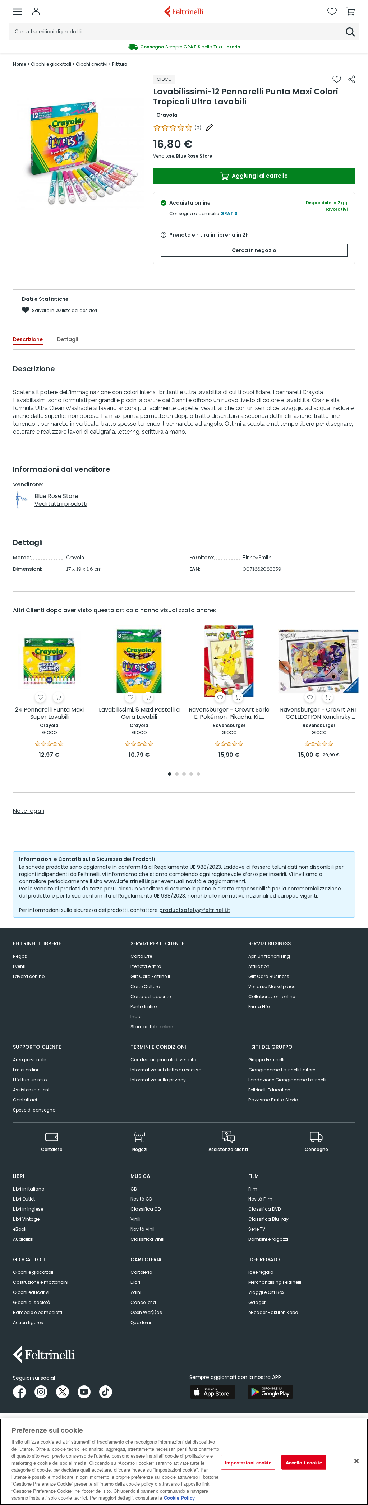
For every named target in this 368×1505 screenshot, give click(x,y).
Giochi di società (31, 1302)
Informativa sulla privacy (158, 1080)
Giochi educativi (31, 1292)
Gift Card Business (268, 976)
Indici (136, 1017)
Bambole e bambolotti (37, 1312)
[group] (184, 47)
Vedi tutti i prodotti (60, 504)
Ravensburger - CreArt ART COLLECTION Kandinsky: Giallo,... (319, 713)
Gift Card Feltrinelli (150, 976)
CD (133, 1189)
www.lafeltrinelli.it (127, 881)
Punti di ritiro (143, 1006)
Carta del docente (150, 996)
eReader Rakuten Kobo (273, 1312)
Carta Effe (141, 956)
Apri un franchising (269, 956)
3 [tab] (184, 774)
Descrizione (28, 339)
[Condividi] (351, 79)
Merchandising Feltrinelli (274, 1282)
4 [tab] (191, 774)
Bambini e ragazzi (268, 1239)
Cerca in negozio (254, 250)
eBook (19, 1229)
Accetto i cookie (304, 1462)
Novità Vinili (143, 1229)
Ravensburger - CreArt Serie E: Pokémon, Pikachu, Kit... (229, 713)
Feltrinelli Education (269, 1090)
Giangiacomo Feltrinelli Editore (281, 1070)
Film (252, 1189)
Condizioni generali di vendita (163, 1060)
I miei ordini (25, 1070)
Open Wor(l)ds (146, 1312)
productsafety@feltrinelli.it (194, 910)
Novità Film (260, 1199)
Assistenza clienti (32, 1090)
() (198, 128)
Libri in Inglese (28, 1209)
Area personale (29, 1060)
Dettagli (67, 339)
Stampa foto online (151, 1027)
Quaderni (140, 1322)
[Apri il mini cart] (350, 11)
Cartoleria (141, 1272)
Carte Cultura (145, 986)
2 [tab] (176, 774)
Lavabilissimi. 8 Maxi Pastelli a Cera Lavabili (139, 713)
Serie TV (256, 1229)
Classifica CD (145, 1209)
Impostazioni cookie (248, 1462)
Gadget (257, 1302)
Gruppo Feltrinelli (266, 1060)
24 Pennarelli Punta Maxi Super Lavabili (49, 713)
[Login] (35, 11)
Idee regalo (260, 1272)
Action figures (28, 1322)
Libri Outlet (24, 1199)
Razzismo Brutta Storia (273, 1100)
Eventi (19, 966)
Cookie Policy (179, 1497)
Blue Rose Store (194, 156)
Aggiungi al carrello (259, 176)
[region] (184, 1461)
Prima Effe (259, 1006)
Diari (135, 1282)
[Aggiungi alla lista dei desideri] (336, 79)
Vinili (135, 1219)
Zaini (135, 1292)
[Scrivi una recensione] (209, 127)
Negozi (20, 956)
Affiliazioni (259, 966)
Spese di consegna (34, 1110)
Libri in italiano (28, 1189)
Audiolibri (23, 1239)
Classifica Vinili (147, 1239)
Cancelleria (143, 1302)
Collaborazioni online (271, 996)
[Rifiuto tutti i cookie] (356, 1461)
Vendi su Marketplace (271, 986)
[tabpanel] (49, 692)
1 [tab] (170, 774)
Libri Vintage (26, 1219)
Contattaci (25, 1100)
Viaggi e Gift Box (266, 1292)
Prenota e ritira (145, 966)
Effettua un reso (30, 1080)
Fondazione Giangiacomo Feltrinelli (287, 1080)
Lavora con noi (29, 976)
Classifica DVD (264, 1209)
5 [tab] (198, 774)
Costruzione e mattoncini (40, 1282)
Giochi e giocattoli (33, 1272)
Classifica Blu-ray (268, 1219)
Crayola (167, 114)
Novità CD (141, 1199)
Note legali (28, 811)
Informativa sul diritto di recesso (165, 1070)
